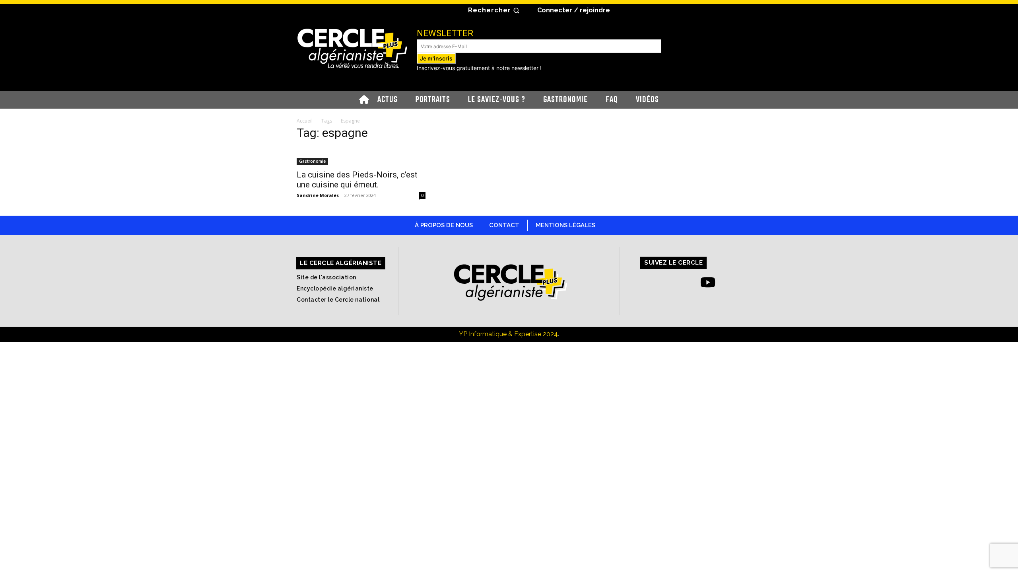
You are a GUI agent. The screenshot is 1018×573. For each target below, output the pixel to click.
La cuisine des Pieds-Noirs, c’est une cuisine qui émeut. (357, 179)
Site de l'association (326, 277)
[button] (494, 10)
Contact (504, 225)
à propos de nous (444, 225)
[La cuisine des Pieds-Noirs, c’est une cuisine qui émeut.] (361, 156)
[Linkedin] (686, 282)
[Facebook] (643, 282)
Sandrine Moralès (318, 195)
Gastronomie (312, 161)
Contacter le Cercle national (338, 299)
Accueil (305, 120)
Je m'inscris (436, 58)
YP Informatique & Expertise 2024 (508, 334)
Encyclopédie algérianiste (335, 288)
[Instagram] (664, 282)
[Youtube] (708, 282)
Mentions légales (565, 225)
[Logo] (352, 47)
